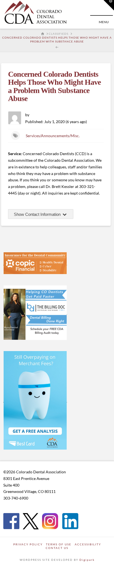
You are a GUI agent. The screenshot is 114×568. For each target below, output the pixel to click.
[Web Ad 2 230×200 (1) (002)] (35, 312)
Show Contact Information (38, 214)
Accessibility (88, 544)
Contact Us (57, 548)
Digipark (87, 559)
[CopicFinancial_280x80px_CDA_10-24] (35, 262)
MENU (104, 22)
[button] (108, 5)
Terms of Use (58, 544)
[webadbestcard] (35, 399)
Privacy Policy (28, 544)
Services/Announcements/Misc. (53, 135)
